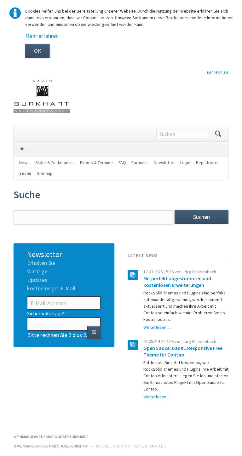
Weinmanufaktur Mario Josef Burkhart (22, 149)
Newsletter (164, 162)
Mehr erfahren (42, 35)
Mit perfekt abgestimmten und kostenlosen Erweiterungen (177, 281)
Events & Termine (96, 162)
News (24, 162)
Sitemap (45, 173)
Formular (139, 162)
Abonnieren (94, 332)
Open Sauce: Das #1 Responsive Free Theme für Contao (182, 351)
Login (185, 162)
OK (37, 50)
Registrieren (208, 162)
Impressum (217, 72)
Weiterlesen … (157, 327)
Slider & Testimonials (55, 162)
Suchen (218, 133)
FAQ (122, 162)
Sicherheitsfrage (46, 313)
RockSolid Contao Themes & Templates (131, 446)
